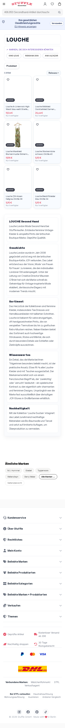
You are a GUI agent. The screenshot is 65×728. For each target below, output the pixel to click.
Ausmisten (33, 697)
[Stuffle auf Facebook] (28, 712)
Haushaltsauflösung (43, 694)
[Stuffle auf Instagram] (19, 712)
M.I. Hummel (13, 470)
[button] (4, 4)
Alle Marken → (48, 476)
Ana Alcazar (51, 56)
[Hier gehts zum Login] (45, 4)
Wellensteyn (12, 476)
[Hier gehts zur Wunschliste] (52, 4)
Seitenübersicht (14, 483)
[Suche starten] (59, 12)
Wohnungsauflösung (14, 697)
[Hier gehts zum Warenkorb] (59, 4)
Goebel (29, 470)
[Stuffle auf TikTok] (46, 712)
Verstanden (57, 23)
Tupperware (43, 470)
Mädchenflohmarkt (40, 682)
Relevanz (54, 73)
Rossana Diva (32, 56)
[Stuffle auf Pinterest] (37, 712)
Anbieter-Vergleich (51, 697)
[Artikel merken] (8, 79)
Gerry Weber (29, 476)
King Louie (14, 56)
